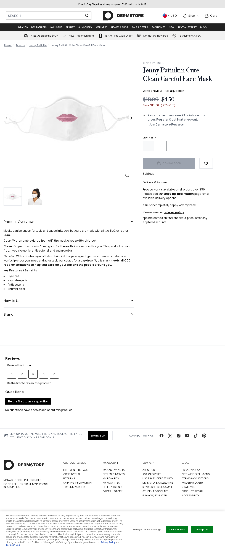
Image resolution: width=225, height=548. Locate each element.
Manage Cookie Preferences (22, 480)
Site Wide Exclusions (196, 474)
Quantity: (150, 137)
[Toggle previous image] (6, 118)
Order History (112, 491)
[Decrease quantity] (148, 146)
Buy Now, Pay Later (154, 495)
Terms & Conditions (195, 478)
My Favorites (111, 482)
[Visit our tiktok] (195, 435)
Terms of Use (13, 544)
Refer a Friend (112, 487)
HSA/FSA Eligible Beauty (157, 478)
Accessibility (190, 495)
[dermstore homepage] (123, 16)
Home (8, 45)
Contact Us (71, 474)
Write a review (152, 91)
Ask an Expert (151, 474)
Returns (69, 478)
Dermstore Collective (157, 482)
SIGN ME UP (98, 435)
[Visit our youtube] (187, 435)
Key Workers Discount (157, 487)
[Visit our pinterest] (204, 435)
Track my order (74, 487)
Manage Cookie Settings (147, 529)
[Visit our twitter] (170, 435)
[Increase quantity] (171, 146)
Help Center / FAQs (75, 469)
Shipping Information (77, 482)
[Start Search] (87, 16)
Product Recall (193, 491)
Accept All (202, 529)
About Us (148, 469)
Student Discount (155, 491)
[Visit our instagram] (178, 435)
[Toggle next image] (131, 118)
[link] (191, 15)
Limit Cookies (177, 529)
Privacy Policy (191, 469)
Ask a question (174, 91)
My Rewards (111, 478)
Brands (20, 45)
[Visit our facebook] (161, 435)
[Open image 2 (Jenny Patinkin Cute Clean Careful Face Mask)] (35, 196)
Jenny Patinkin (38, 45)
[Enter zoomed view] (127, 175)
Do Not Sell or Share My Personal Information (26, 485)
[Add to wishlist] (206, 163)
